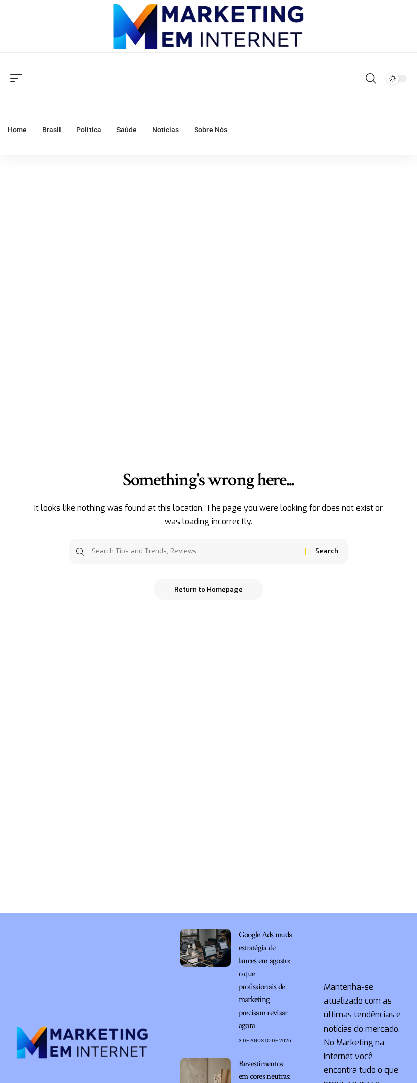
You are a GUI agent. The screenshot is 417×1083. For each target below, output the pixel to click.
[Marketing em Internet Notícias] (208, 26)
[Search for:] (194, 551)
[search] (370, 78)
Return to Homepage (208, 589)
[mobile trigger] (18, 78)
